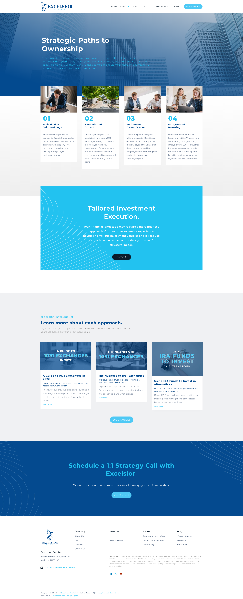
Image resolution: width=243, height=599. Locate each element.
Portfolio (146, 7)
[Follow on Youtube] (121, 574)
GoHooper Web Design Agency (65, 596)
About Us (79, 536)
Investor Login (193, 6)
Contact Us (121, 257)
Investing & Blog (80, 383)
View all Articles (184, 536)
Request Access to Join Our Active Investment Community (154, 540)
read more (47, 404)
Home (114, 7)
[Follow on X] (116, 574)
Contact (176, 7)
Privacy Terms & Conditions (107, 593)
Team (134, 7)
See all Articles (121, 419)
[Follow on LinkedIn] (111, 574)
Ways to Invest (60, 386)
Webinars (181, 540)
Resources (48, 386)
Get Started (121, 495)
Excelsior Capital (53, 383)
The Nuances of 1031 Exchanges (121, 375)
